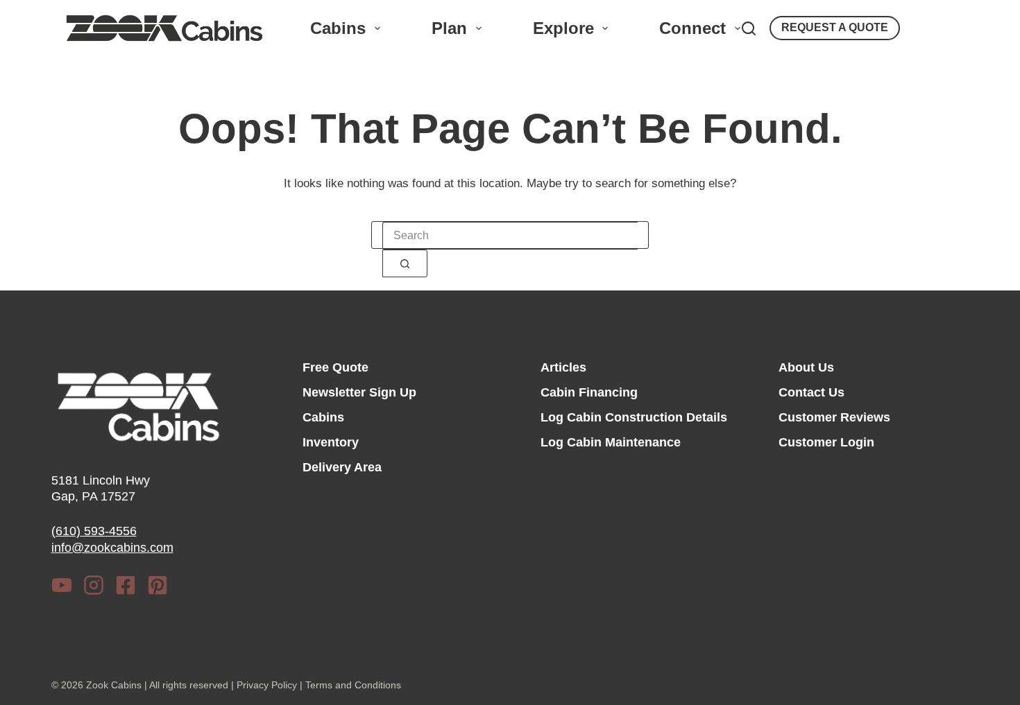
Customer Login (826, 442)
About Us (806, 367)
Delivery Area (342, 467)
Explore (563, 28)
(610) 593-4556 (94, 531)
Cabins (338, 28)
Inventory (331, 442)
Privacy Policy (267, 684)
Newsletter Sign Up (359, 392)
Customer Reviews (834, 417)
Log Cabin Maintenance (611, 442)
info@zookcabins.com (112, 548)
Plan (449, 28)
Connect (692, 28)
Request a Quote (834, 27)
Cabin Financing (589, 392)
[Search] (749, 28)
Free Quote (335, 367)
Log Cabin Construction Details (634, 417)
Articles (563, 367)
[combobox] (510, 236)
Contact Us (811, 392)
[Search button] (404, 263)
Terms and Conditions (353, 684)
